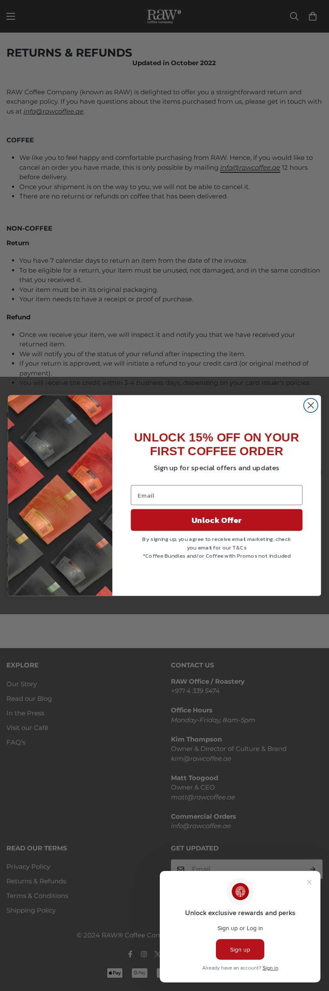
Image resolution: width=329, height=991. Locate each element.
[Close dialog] (311, 405)
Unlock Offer (216, 520)
